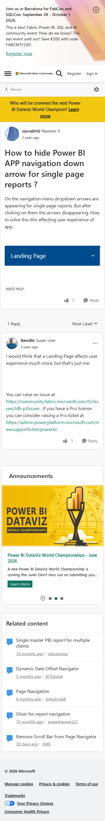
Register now (19, 53)
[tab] (50, 598)
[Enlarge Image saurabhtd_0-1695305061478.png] (52, 256)
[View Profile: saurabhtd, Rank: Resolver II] (12, 134)
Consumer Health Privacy (27, 811)
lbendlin (28, 340)
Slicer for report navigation (43, 714)
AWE (46, 744)
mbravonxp (58, 653)
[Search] (59, 73)
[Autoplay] (43, 598)
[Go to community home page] (34, 73)
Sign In (92, 73)
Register (74, 73)
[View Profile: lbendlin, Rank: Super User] (12, 343)
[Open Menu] (96, 89)
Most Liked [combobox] (85, 324)
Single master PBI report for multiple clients (53, 643)
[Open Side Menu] (7, 73)
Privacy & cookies (54, 783)
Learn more (20, 583)
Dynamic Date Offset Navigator (47, 668)
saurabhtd (31, 131)
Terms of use (87, 783)
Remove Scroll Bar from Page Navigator (56, 736)
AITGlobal (54, 676)
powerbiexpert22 (63, 721)
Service (15, 89)
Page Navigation (32, 691)
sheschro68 (56, 699)
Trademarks (15, 795)
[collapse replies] (52, 335)
